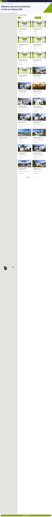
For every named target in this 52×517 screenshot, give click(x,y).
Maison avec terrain (37, 76)
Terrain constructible (23, 29)
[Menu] (1, 1)
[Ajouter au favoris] (30, 21)
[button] (12, 267)
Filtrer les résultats (26, 515)
